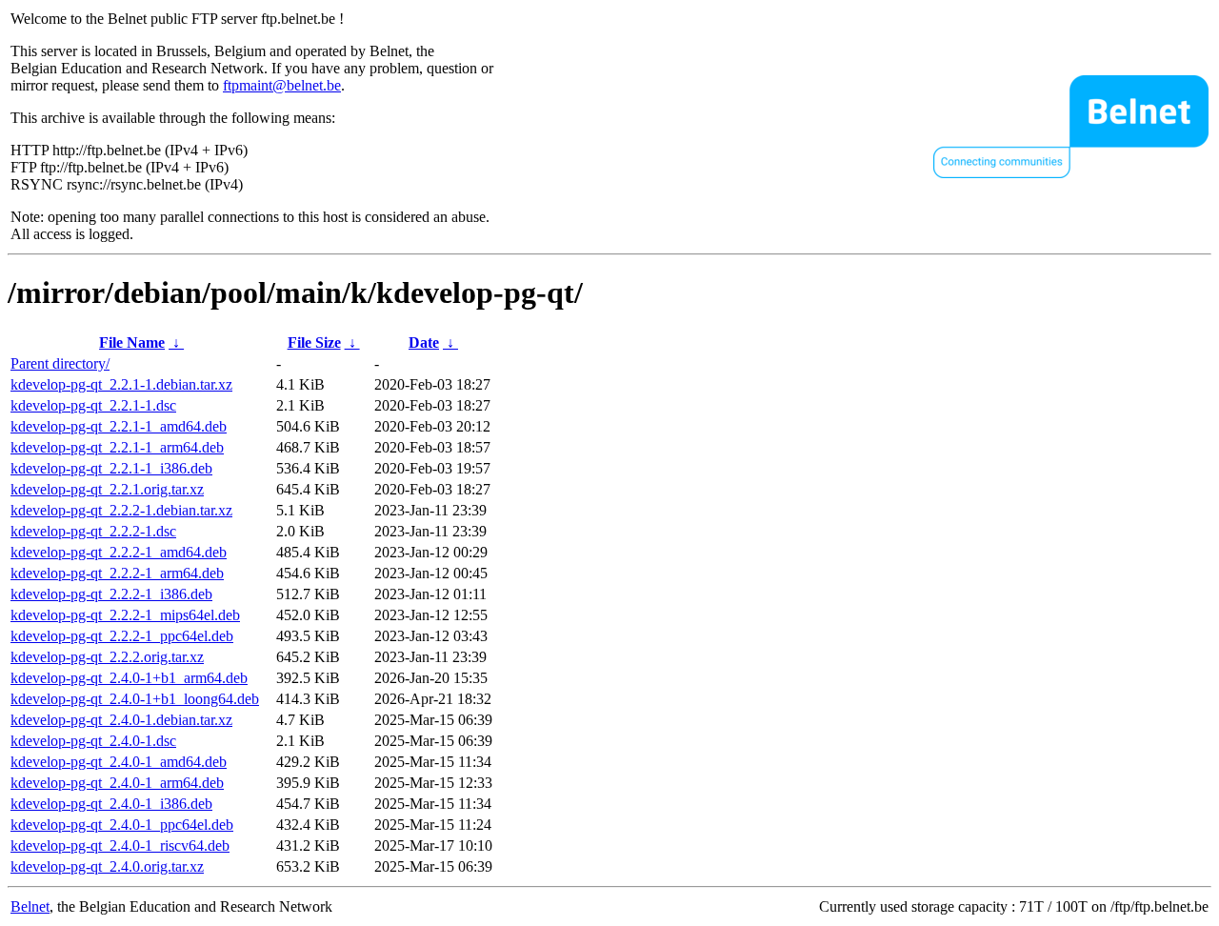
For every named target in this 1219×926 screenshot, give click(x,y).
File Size (314, 342)
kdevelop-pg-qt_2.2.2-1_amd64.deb (118, 552)
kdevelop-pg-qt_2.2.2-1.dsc (93, 531)
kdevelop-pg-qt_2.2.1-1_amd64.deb (118, 426)
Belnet (30, 906)
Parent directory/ (60, 363)
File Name (132, 342)
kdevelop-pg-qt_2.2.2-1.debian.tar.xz (121, 510)
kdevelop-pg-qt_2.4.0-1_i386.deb (111, 803)
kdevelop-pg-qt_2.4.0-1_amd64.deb (118, 762)
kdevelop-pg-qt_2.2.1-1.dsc (93, 405)
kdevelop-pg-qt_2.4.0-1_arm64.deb (117, 783)
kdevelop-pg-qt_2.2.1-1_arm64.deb (117, 447)
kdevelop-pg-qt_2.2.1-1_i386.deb (111, 468)
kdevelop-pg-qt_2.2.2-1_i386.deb (111, 594)
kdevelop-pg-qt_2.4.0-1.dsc (93, 741)
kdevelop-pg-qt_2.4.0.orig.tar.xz (107, 866)
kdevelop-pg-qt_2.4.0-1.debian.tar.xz (121, 720)
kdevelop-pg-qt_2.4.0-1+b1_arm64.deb (129, 678)
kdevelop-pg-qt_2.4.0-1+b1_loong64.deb (134, 699)
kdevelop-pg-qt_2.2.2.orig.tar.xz (107, 657)
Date (424, 342)
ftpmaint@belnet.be (282, 85)
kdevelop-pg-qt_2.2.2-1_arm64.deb (117, 573)
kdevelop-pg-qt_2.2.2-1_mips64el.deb (125, 615)
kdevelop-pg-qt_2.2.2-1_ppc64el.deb (121, 636)
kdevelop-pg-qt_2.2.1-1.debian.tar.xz (121, 384)
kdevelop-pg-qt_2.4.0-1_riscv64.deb (120, 845)
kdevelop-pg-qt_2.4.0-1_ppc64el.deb (121, 824)
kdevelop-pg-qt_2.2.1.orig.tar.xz (107, 489)
